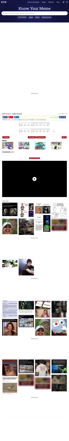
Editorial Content (46, 17)
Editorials (51, 2)
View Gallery (32, 137)
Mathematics (6, 114)
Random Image (40, 137)
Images (31, 17)
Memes (37, 17)
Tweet (17, 117)
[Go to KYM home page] (3, 2)
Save (11, 117)
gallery (24, 119)
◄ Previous (6, 137)
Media (44, 2)
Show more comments (34, 158)
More (58, 2)
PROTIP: (4, 119)
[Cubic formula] (34, 128)
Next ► (64, 137)
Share (5, 117)
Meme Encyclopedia (33, 2)
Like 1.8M (63, 117)
